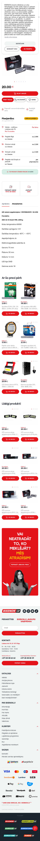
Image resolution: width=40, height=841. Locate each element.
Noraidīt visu (12, 49)
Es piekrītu (28, 49)
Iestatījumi (20, 43)
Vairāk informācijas (10, 37)
